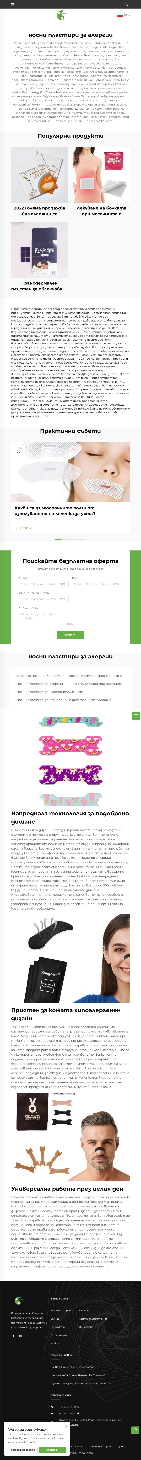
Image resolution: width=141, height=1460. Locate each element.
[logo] (62, 15)
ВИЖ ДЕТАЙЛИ (39, 174)
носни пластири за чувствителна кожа (50, 692)
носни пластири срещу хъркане (95, 676)
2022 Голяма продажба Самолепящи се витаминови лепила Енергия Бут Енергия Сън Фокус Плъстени (39, 211)
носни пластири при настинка (96, 684)
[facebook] (13, 1335)
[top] (135, 1430)
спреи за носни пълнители (39, 676)
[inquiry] (136, 716)
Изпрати (70, 634)
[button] (58, 539)
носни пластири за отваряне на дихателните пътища (64, 700)
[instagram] (20, 1335)
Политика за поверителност (70, 1453)
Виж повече (23, 528)
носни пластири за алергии (40, 684)
